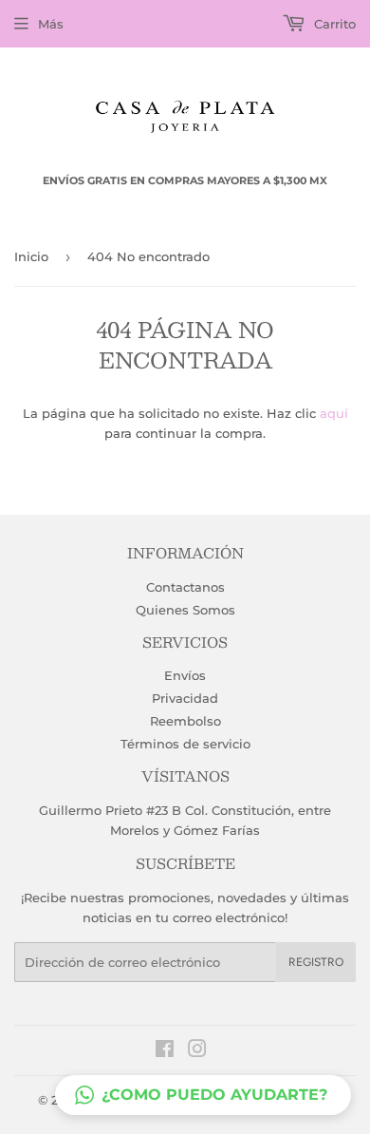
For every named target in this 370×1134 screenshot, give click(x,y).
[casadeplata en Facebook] (165, 1051)
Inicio (31, 256)
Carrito (333, 23)
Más (51, 23)
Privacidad (185, 698)
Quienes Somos (185, 609)
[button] (203, 1095)
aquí (334, 413)
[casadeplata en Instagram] (197, 1051)
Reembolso (185, 720)
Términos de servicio (185, 743)
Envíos (185, 675)
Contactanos (185, 587)
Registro (315, 962)
